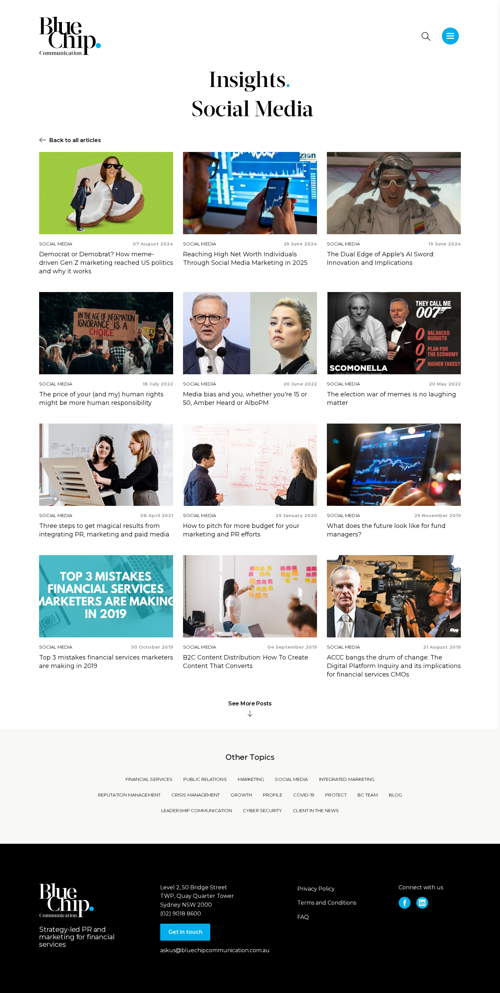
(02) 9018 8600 (180, 913)
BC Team (367, 795)
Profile (272, 795)
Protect (336, 795)
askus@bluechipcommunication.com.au (215, 950)
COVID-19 (304, 795)
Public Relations (205, 779)
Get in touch (185, 932)
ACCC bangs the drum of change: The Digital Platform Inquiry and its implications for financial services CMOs (394, 666)
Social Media (252, 111)
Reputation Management (129, 795)
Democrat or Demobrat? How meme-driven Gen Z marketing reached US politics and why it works (106, 263)
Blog (395, 795)
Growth (241, 795)
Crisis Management (195, 795)
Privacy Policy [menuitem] (316, 889)
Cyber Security (262, 810)
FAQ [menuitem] (303, 917)
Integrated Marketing (347, 779)
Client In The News (316, 810)
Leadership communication (196, 810)
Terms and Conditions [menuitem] (326, 903)
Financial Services (149, 779)
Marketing (251, 779)
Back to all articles (75, 140)
